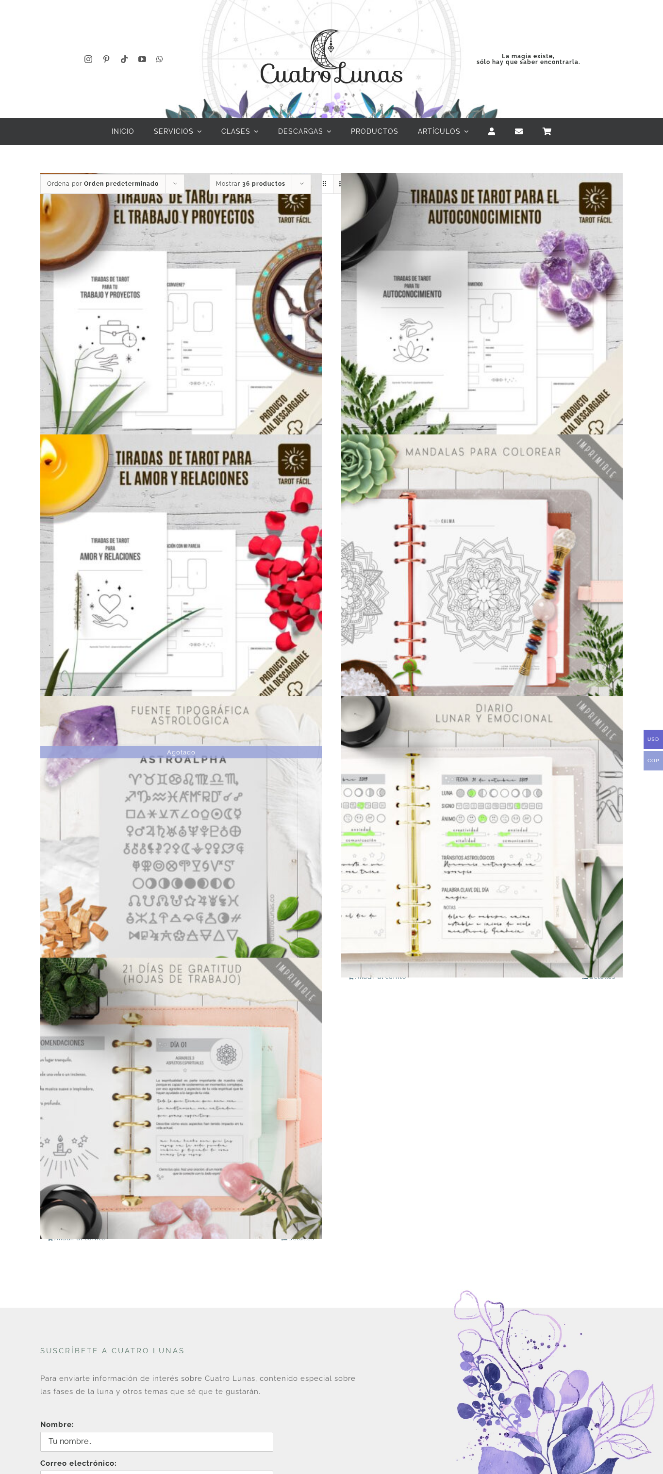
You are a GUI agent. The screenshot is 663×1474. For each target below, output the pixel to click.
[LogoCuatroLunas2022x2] (331, 20)
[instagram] (88, 59)
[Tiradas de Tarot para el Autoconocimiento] (482, 313)
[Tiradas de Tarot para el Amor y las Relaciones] (181, 575)
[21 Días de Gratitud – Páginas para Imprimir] (181, 1098)
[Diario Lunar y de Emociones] (482, 836)
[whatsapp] (160, 59)
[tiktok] (124, 59)
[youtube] (142, 59)
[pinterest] (106, 59)
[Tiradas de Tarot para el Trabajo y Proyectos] (181, 313)
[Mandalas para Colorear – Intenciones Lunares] (482, 575)
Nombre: (57, 1424)
